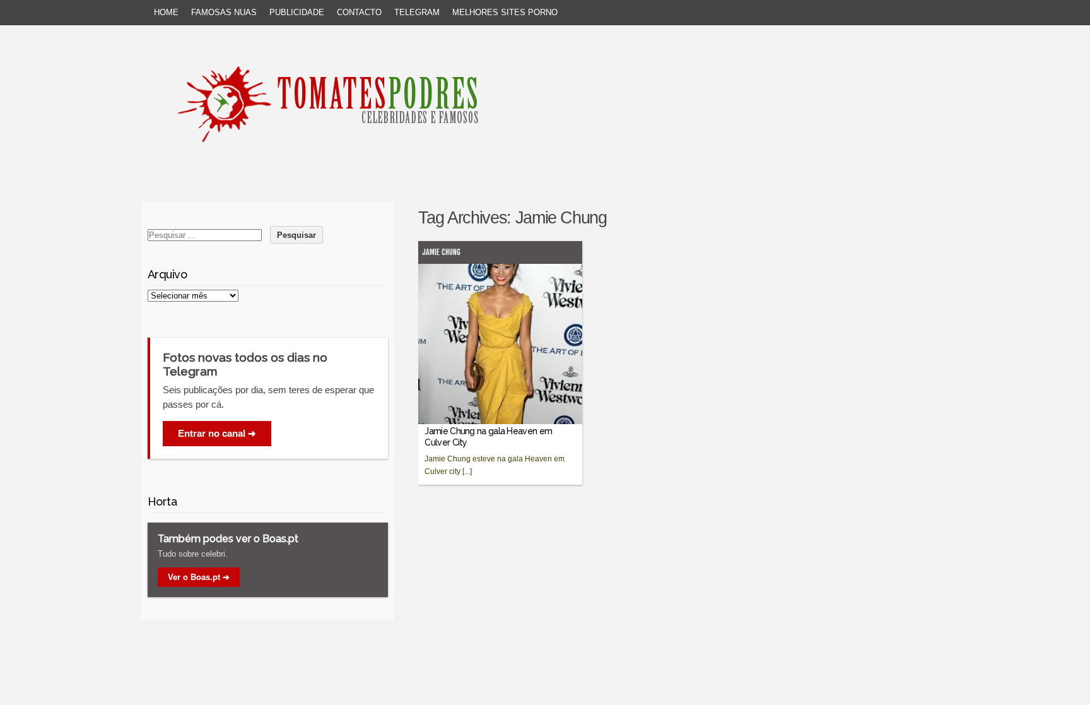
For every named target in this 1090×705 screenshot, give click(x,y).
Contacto (359, 12)
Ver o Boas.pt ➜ (199, 577)
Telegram (417, 12)
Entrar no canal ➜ (217, 433)
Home (166, 12)
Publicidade (296, 12)
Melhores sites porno (505, 12)
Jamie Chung (441, 252)
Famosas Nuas (224, 12)
